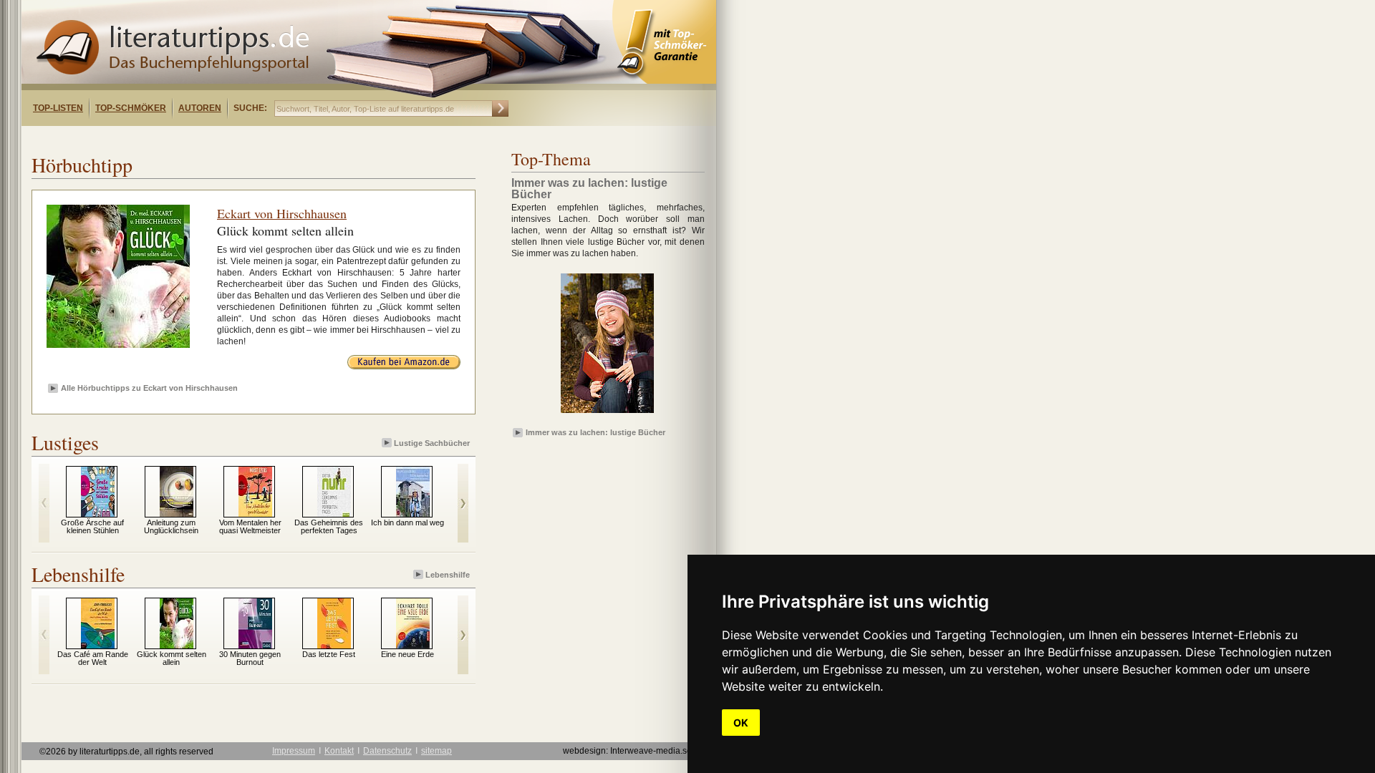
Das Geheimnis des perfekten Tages (328, 526)
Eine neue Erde (407, 654)
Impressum (293, 751)
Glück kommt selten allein (171, 658)
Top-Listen (58, 108)
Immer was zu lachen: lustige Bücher (595, 432)
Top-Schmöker (130, 108)
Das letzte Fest (328, 654)
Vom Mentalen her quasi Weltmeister (250, 526)
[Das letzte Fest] (334, 646)
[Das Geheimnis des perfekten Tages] (334, 514)
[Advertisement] (206, 138)
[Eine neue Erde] (413, 646)
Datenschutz (387, 751)
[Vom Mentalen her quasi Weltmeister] (255, 514)
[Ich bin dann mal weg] (413, 514)
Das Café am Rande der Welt (92, 658)
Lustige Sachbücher (432, 443)
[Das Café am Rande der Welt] (98, 646)
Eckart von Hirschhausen (282, 213)
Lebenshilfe (447, 574)
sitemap (436, 751)
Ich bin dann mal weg (407, 522)
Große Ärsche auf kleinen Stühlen (92, 526)
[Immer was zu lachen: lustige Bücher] (607, 414)
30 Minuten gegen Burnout (250, 658)
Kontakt (339, 751)
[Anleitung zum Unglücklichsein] (176, 514)
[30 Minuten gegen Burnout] (255, 646)
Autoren (199, 108)
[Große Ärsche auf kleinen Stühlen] (98, 514)
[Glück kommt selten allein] (176, 646)
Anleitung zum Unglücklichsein (171, 526)
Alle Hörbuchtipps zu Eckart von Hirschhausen (149, 388)
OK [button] (740, 722)
